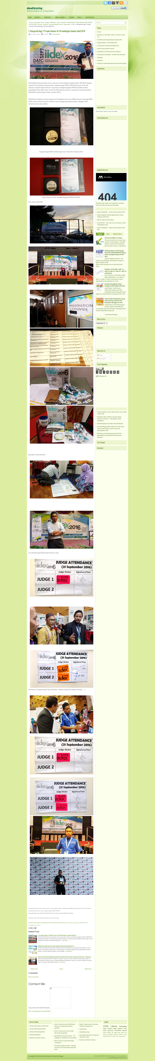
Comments (101, 358)
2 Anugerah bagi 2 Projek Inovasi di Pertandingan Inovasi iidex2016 (56, 31)
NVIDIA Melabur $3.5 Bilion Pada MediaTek (110, 423)
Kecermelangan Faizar (56, 24)
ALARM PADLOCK (107, 1036)
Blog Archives (117, 234)
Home (29, 17)
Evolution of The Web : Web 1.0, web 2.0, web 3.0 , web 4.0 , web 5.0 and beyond (115, 271)
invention (45, 24)
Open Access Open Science (105, 48)
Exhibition (53, 22)
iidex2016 (64, 22)
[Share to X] (33, 928)
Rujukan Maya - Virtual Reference (107, 42)
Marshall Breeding (34, 1035)
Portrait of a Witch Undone (87, 1040)
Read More (65, 940)
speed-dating (122, 1036)
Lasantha (123, 1056)
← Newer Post (33, 969)
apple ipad (117, 1032)
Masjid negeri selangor (115, 1028)
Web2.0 (116, 1034)
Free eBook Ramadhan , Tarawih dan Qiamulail (111, 54)
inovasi (39, 24)
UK (112, 1032)
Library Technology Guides (37, 1029)
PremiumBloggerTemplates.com (117, 1057)
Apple (105, 1028)
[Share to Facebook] (35, 928)
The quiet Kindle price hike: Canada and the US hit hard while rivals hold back (65, 1047)
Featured (71, 17)
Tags (107, 234)
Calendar (100, 60)
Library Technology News (37, 1032)
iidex (58, 22)
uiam (125, 1034)
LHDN (122, 1032)
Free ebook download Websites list (108, 45)
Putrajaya (110, 1034)
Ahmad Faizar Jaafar (101, 111)
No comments (55, 34)
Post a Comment (33, 977)
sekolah (124, 1030)
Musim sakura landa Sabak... (106, 220)
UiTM (72, 24)
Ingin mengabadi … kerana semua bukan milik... (111, 212)
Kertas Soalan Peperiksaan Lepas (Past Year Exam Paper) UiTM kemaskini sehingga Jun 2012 (115, 300)
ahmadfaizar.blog (34, 8)
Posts (100, 355)
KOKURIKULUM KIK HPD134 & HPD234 (109, 51)
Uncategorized (90, 17)
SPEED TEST (115, 1036)
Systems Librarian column (37, 1038)
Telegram (100, 57)
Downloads (48, 17)
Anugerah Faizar (39, 22)
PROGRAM (118, 1030)
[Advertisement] (109, 392)
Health (80, 17)
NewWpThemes (104, 1056)
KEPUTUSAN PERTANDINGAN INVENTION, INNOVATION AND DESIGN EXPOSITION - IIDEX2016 (64, 957)
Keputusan (67, 24)
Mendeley (116, 205)
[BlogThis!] (31, 928)
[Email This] (29, 928)
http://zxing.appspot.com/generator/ (39, 1011)
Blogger (115, 314)
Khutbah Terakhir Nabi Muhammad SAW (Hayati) (112, 63)
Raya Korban (107, 1032)
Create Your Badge (112, 111)
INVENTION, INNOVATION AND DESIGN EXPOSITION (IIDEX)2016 (56, 946)
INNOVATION (71, 22)
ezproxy (121, 1034)
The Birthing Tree (84, 1032)
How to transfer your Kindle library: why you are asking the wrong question (64, 1026)
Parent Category (60, 17)
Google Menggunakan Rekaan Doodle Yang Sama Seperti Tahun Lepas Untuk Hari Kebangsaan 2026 (110, 428)
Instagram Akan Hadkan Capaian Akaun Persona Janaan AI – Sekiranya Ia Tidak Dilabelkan (109, 418)
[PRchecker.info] (101, 376)
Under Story (83, 1029)
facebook (110, 1030)
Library (114, 1026)
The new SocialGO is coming (113, 238)
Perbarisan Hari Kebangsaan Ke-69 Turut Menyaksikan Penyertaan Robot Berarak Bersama (109, 435)
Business (38, 17)
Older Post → (89, 969)
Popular (100, 234)
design (47, 22)
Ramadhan (123, 1026)
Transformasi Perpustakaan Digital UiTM (109, 40)
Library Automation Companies (38, 1026)
